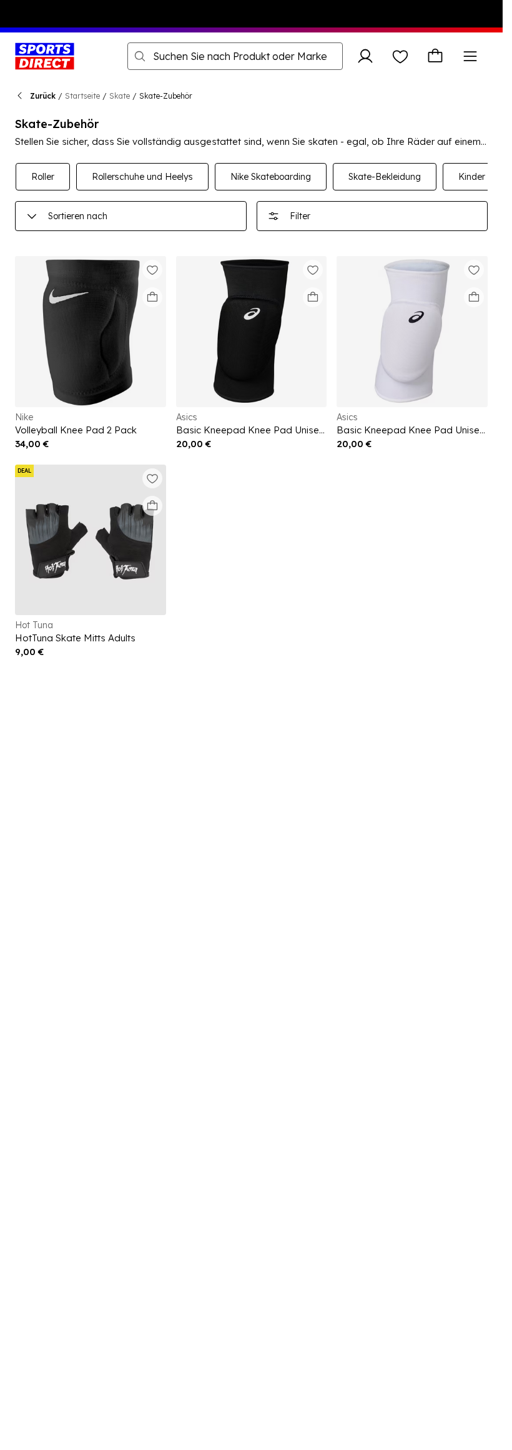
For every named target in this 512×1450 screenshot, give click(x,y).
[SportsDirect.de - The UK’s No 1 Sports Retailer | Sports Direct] (44, 56)
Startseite (82, 96)
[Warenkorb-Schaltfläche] (435, 56)
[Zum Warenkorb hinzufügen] (152, 297)
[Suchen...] (139, 56)
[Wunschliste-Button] (400, 56)
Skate (119, 96)
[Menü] (470, 56)
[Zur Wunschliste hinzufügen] (152, 270)
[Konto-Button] (365, 56)
